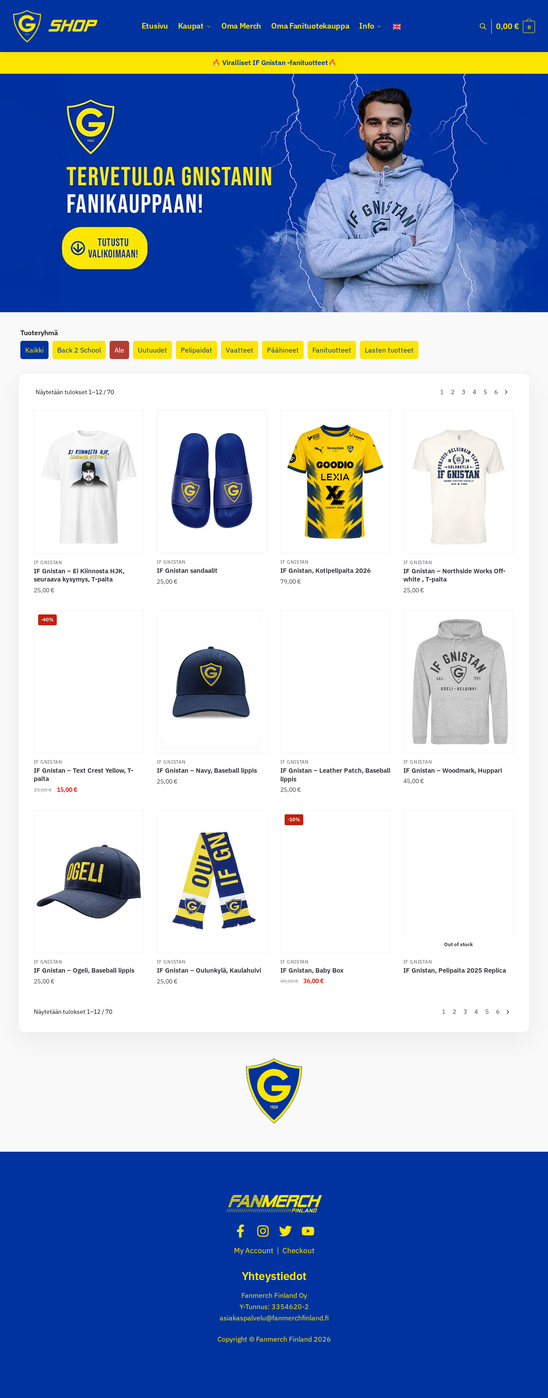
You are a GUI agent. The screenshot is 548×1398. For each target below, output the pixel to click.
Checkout (298, 1250)
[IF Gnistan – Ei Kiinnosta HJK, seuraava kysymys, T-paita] (89, 481)
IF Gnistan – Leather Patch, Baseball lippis (335, 774)
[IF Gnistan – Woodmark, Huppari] (458, 681)
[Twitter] (285, 1231)
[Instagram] (262, 1231)
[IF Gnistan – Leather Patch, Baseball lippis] (335, 681)
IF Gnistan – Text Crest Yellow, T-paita (83, 774)
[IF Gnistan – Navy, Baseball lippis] (212, 681)
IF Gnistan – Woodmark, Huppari (452, 770)
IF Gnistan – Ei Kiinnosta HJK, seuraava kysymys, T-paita (79, 575)
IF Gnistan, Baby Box (312, 970)
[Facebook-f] (240, 1231)
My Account (253, 1250)
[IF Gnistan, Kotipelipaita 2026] (335, 481)
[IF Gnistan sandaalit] (212, 481)
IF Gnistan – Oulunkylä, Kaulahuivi (209, 970)
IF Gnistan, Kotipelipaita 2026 (325, 570)
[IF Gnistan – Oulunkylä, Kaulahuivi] (212, 881)
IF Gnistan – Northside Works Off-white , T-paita (454, 575)
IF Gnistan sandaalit (187, 570)
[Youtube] (308, 1231)
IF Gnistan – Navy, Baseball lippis (207, 770)
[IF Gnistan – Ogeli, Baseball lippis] (89, 881)
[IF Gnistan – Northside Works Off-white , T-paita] (458, 481)
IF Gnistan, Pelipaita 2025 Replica (454, 970)
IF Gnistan (48, 562)
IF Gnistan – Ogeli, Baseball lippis (84, 970)
